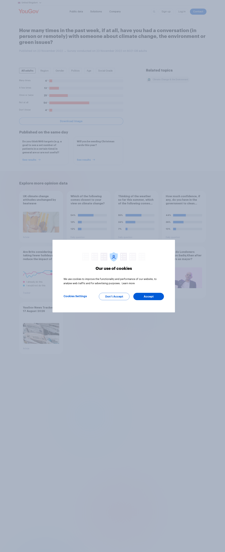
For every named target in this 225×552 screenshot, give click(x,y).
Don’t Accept (114, 296)
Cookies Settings (75, 296)
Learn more (128, 283)
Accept (149, 296)
